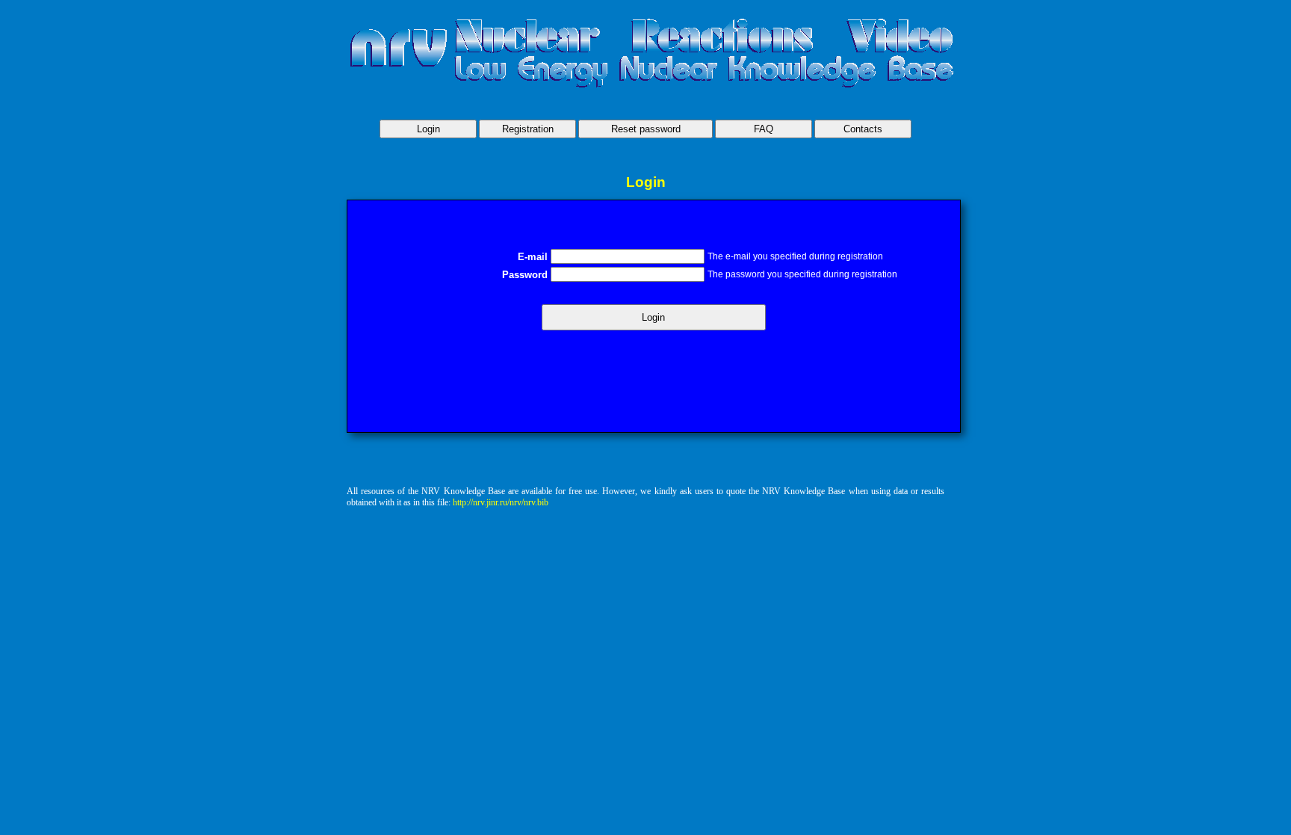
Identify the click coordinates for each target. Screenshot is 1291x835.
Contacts (862, 129)
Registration (528, 129)
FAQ (763, 129)
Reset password (646, 129)
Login (428, 129)
